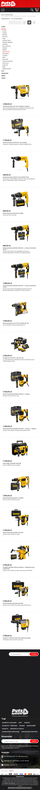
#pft (20, 722)
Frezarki (4, 31)
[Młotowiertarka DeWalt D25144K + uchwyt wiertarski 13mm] (20, 271)
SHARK (3, 27)
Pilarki (3, 57)
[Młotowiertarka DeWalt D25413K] (20, 518)
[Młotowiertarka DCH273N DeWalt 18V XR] (20, 308)
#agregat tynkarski (9, 725)
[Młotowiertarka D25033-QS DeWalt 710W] (20, 162)
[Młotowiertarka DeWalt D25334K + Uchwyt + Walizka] (20, 414)
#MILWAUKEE (31, 725)
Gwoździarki (5, 53)
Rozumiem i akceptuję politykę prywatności (20, 787)
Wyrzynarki (5, 59)
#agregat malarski (9, 722)
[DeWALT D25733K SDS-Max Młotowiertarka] (20, 623)
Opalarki (4, 33)
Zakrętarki (5, 44)
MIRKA (3, 76)
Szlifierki (4, 50)
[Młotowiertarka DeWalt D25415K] (20, 588)
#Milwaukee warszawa (10, 731)
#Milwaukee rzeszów (29, 731)
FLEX (2, 71)
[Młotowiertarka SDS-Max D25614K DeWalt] (20, 91)
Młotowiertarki (6, 52)
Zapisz (34, 741)
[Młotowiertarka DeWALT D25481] (20, 483)
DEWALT (3, 29)
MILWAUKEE (4, 73)
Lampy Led (5, 65)
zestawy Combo (6, 40)
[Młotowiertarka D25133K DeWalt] (20, 198)
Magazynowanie (6, 68)
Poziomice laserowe (7, 61)
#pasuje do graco (17, 728)
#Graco (27, 722)
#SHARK (22, 725)
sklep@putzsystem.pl (10, 765)
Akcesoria (4, 36)
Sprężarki (4, 35)
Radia (3, 67)
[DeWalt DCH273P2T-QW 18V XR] (20, 343)
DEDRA (3, 78)
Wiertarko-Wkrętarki (7, 42)
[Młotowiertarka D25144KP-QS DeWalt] (20, 128)
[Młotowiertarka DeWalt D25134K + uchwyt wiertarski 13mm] (20, 233)
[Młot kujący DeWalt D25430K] (20, 448)
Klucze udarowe (6, 46)
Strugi (3, 38)
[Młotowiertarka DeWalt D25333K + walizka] (20, 379)
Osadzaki (4, 55)
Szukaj (34, 654)
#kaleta (5, 728)
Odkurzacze (5, 63)
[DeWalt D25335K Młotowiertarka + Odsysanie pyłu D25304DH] (20, 552)
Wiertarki (4, 48)
